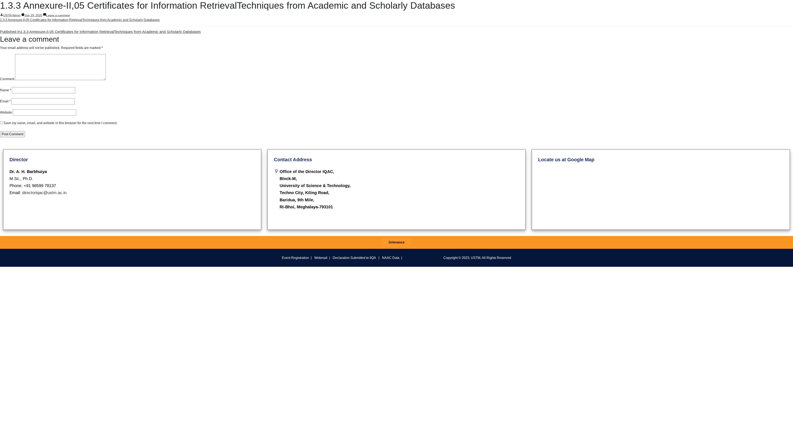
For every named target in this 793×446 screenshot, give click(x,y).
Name (5, 90)
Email (5, 101)
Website (6, 112)
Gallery (772, 7)
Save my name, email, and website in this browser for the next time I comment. (60, 123)
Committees (648, 7)
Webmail (320, 258)
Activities (689, 7)
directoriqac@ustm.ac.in (44, 192)
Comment (7, 79)
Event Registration (295, 258)
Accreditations (751, 7)
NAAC (728, 7)
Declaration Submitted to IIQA (354, 258)
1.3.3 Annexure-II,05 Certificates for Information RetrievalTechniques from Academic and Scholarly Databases (80, 20)
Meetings (667, 7)
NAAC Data (390, 258)
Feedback (710, 7)
